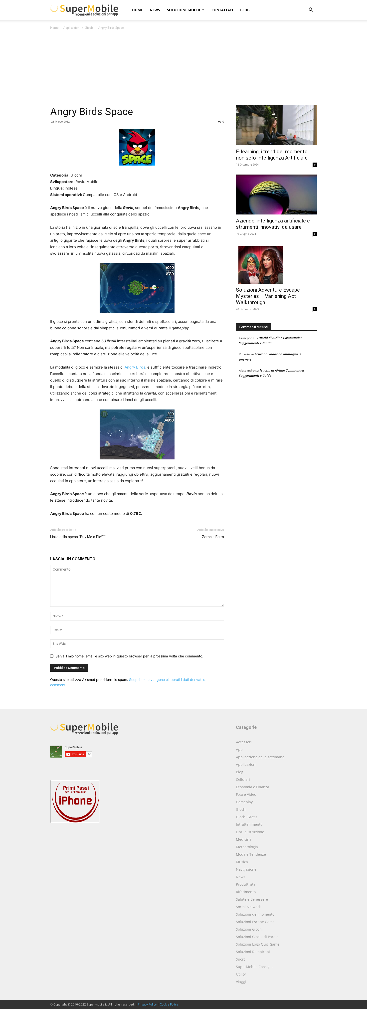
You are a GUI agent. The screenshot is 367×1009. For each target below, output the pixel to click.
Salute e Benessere (252, 899)
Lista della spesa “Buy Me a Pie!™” (78, 537)
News (155, 9)
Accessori (244, 742)
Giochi (89, 27)
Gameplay (244, 802)
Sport (240, 959)
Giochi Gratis (246, 816)
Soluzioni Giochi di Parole (257, 936)
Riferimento (246, 891)
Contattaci (222, 9)
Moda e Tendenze (251, 854)
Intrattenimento (249, 824)
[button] (311, 10)
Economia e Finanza (252, 787)
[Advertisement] (183, 68)
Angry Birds (135, 367)
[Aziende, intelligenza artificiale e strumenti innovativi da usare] (276, 194)
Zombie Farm (213, 537)
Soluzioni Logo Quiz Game (257, 944)
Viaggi (241, 981)
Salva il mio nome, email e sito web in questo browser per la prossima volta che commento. (129, 656)
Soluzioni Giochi (183, 9)
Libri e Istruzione (250, 831)
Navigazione (246, 869)
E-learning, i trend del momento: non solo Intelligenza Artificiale (272, 155)
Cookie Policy (169, 1004)
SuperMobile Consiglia (255, 966)
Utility (241, 974)
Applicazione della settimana (260, 757)
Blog (245, 9)
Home (137, 9)
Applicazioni (71, 27)
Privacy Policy (147, 1004)
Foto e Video (246, 794)
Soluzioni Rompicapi (253, 951)
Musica (242, 861)
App (239, 749)
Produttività (245, 884)
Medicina (243, 839)
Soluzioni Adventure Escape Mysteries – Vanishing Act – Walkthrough (268, 296)
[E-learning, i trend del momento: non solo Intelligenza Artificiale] (276, 125)
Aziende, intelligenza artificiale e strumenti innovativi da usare (273, 224)
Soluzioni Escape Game (255, 921)
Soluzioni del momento (255, 914)
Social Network (248, 906)
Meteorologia (247, 846)
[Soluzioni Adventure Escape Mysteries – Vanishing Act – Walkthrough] (276, 264)
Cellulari (243, 779)
